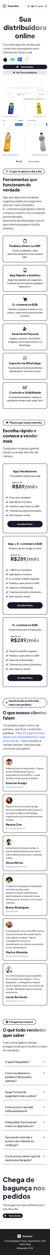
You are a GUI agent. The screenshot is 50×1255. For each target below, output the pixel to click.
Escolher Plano (25, 524)
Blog (28, 1244)
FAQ (44, 1241)
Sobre (22, 1244)
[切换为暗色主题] (28, 6)
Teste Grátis (27, 67)
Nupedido (23, 1248)
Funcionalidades (12, 1241)
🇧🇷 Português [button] (37, 6)
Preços (24, 1241)
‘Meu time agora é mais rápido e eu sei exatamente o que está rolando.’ (24, 736)
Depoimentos (34, 1241)
